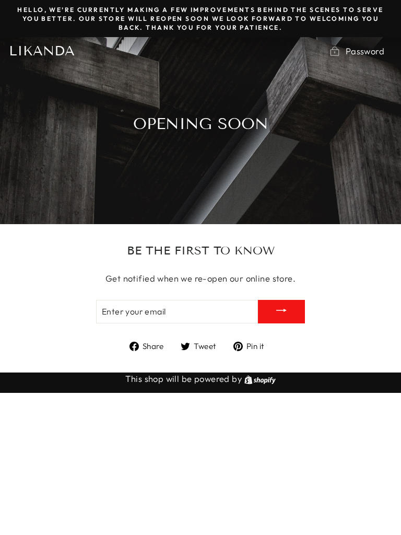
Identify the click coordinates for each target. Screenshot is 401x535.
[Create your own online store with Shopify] (260, 378)
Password (365, 50)
